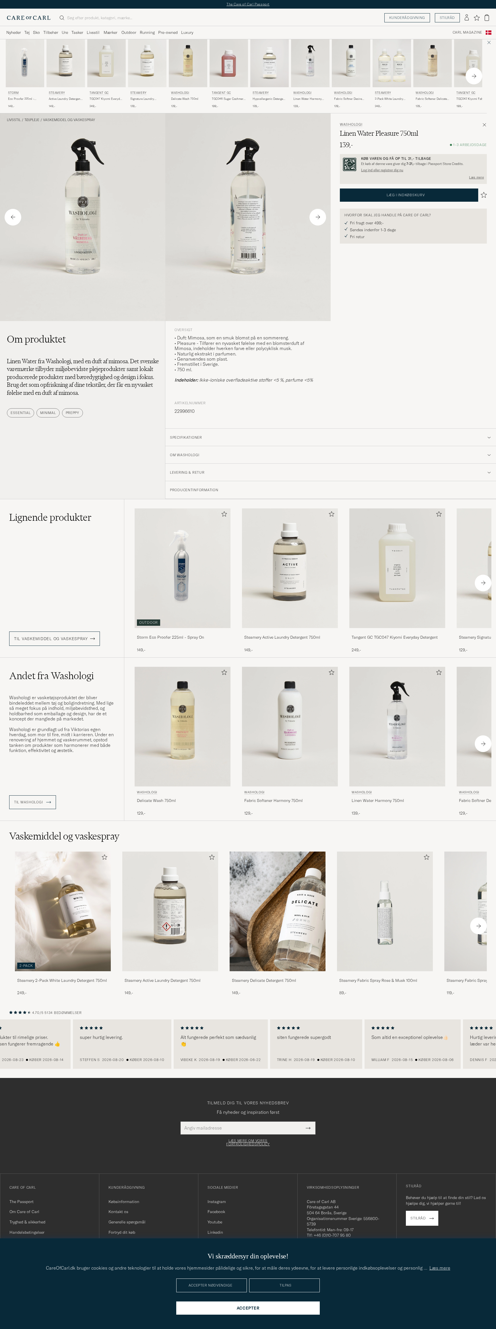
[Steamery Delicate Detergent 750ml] (278, 975)
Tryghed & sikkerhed (27, 1222)
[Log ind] (467, 17)
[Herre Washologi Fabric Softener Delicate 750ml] (432, 63)
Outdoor (128, 32)
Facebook (216, 1211)
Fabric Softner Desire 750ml (348, 99)
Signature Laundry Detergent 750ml (142, 99)
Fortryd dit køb (121, 1232)
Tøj (27, 32)
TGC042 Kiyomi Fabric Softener (471, 99)
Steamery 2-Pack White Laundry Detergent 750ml (62, 980)
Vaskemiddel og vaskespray (69, 120)
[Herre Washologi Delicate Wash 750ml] (188, 63)
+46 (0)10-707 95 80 (332, 1235)
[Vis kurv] (486, 17)
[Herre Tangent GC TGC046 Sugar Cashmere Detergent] (229, 63)
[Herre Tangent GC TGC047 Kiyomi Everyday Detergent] (106, 63)
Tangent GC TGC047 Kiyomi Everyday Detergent (395, 637)
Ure (65, 32)
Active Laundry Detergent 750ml (65, 99)
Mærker (110, 32)
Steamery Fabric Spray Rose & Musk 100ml (378, 980)
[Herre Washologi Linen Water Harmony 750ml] (310, 63)
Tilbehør (50, 32)
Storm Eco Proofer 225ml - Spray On (170, 637)
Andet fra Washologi (51, 676)
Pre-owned (168, 32)
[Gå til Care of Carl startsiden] (29, 17)
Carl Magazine (467, 32)
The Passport (21, 1201)
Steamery (57, 93)
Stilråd (447, 17)
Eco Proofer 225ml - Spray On (21, 99)
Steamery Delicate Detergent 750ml (264, 980)
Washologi (180, 93)
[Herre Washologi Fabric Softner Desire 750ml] (351, 63)
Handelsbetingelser (26, 1232)
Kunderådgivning (407, 17)
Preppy (72, 413)
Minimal (48, 413)
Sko (36, 32)
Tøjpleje (31, 120)
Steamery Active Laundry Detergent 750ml (282, 637)
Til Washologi (29, 802)
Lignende (50, 517)
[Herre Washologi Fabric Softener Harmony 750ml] (290, 726)
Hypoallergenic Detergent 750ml (269, 99)
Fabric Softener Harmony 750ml (273, 800)
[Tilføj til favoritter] (223, 515)
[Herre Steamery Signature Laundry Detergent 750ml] (147, 63)
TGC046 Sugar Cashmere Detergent (228, 99)
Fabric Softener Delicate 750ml (431, 99)
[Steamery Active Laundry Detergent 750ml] (170, 975)
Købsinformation (123, 1201)
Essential (20, 413)
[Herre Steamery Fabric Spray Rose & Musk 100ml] (385, 911)
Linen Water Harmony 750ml (307, 99)
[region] (248, 1044)
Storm (13, 93)
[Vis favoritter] (477, 18)
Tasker (77, 32)
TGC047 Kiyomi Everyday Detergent (106, 99)
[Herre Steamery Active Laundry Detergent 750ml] (65, 63)
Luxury (187, 32)
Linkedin (215, 1232)
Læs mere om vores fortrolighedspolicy (248, 1142)
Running (147, 32)
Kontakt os (118, 1211)
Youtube (215, 1222)
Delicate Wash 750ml (184, 99)
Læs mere (476, 177)
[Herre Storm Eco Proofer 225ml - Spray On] (25, 63)
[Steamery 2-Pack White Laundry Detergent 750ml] (63, 975)
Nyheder (13, 32)
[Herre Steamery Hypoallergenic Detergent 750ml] (269, 63)
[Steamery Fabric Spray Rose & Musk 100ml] (385, 975)
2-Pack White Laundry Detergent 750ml (389, 99)
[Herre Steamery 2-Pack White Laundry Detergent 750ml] (392, 63)
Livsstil (93, 32)
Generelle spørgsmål (127, 1222)
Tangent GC (99, 93)
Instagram (217, 1201)
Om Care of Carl (24, 1211)
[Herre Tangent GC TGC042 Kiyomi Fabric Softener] (473, 63)
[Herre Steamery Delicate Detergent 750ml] (278, 911)
